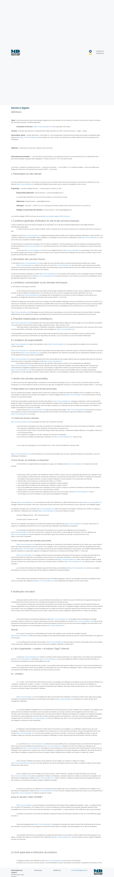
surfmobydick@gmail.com (79, 870)
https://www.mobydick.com (43, 126)
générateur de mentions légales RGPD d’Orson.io (54, 216)
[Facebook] (90, 51)
